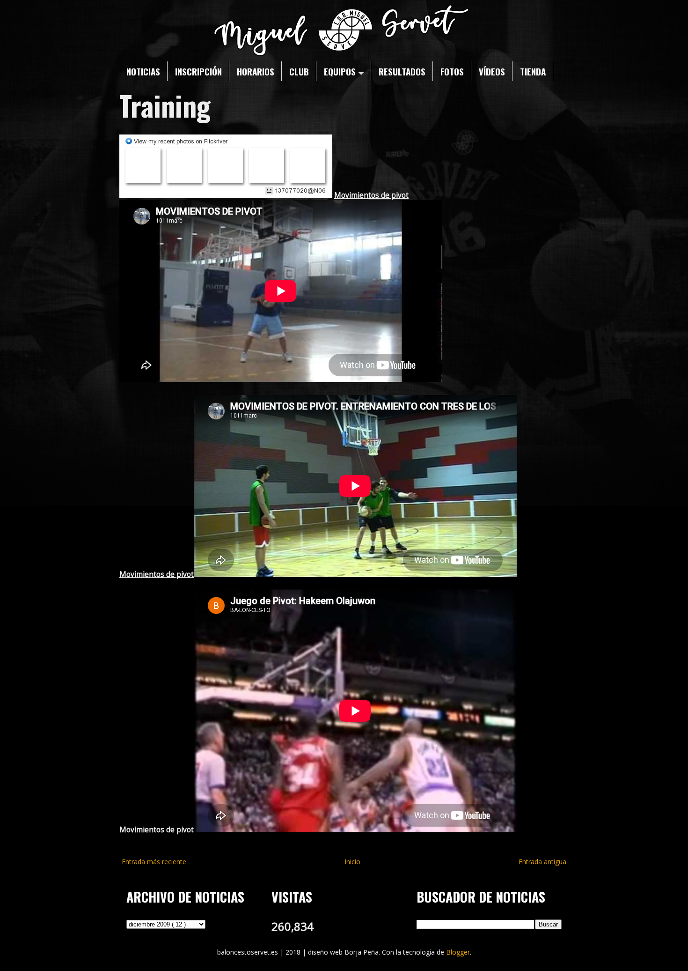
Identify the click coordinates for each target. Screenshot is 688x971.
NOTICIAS (143, 71)
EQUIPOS (340, 71)
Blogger (458, 952)
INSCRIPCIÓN (198, 71)
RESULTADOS (402, 71)
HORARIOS (255, 71)
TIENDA (533, 71)
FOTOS (452, 71)
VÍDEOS (492, 71)
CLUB (299, 71)
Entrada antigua (542, 861)
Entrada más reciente (154, 861)
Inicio (352, 861)
